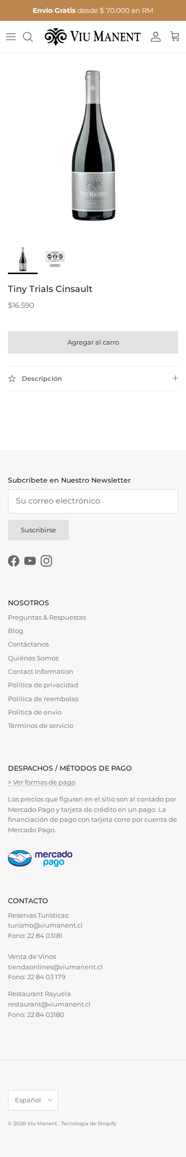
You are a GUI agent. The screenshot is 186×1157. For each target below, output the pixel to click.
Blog (15, 631)
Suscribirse (38, 530)
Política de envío (35, 712)
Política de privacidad (43, 685)
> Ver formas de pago (41, 782)
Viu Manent (43, 1123)
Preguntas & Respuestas (47, 617)
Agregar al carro (93, 342)
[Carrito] (175, 37)
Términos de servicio (40, 725)
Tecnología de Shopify (88, 1123)
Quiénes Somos (33, 658)
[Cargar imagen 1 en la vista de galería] (93, 146)
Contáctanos (28, 644)
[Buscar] (33, 37)
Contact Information (40, 671)
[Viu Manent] (93, 37)
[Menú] (11, 37)
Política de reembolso (43, 699)
